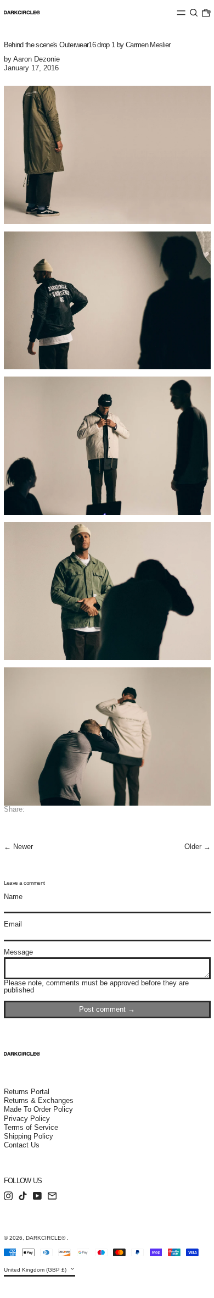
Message (18, 952)
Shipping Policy (28, 1136)
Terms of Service (31, 1127)
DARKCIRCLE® (46, 1238)
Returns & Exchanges (39, 1100)
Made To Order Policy (38, 1109)
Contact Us (22, 1145)
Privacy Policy (27, 1118)
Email (13, 924)
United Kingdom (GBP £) (36, 1270)
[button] (193, 12)
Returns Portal (26, 1092)
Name (13, 896)
